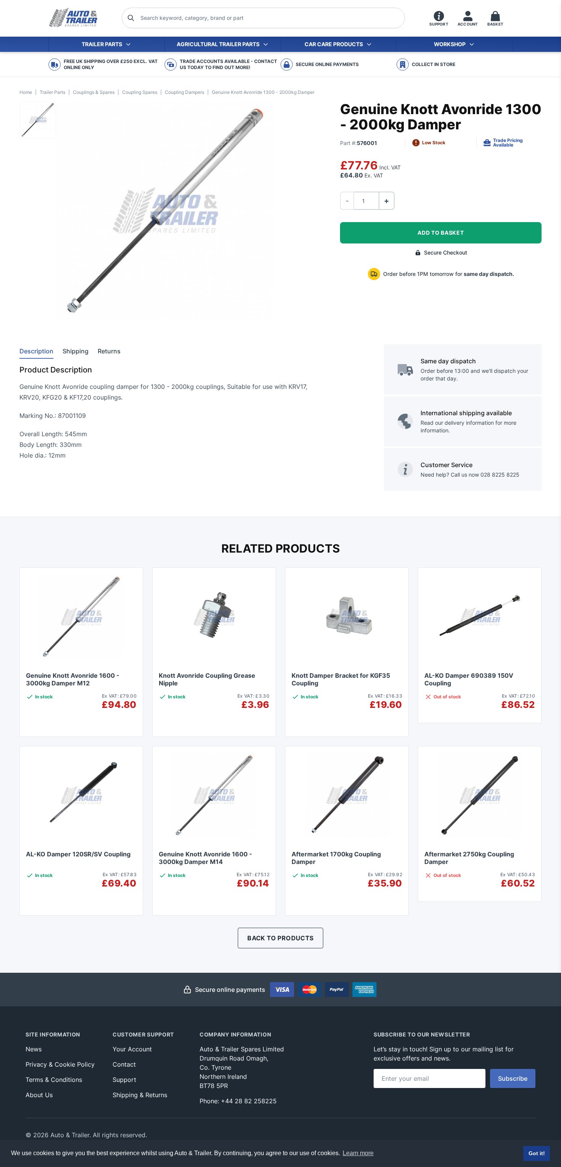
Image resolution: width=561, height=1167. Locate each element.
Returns (109, 351)
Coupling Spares (139, 92)
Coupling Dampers (184, 92)
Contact (124, 1064)
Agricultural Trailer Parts (218, 44)
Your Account (132, 1049)
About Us (39, 1095)
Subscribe (512, 1078)
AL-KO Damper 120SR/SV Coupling (78, 854)
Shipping (76, 351)
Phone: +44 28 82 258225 (238, 1101)
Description (36, 351)
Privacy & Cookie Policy (60, 1064)
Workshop (450, 44)
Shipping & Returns (140, 1095)
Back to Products (280, 938)
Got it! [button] (537, 1153)
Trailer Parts (102, 44)
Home (25, 92)
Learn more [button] (358, 1153)
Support (124, 1079)
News (34, 1049)
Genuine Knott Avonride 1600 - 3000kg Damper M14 (205, 858)
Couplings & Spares (93, 92)
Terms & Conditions (54, 1079)
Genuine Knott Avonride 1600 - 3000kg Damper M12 (72, 679)
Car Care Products (334, 44)
